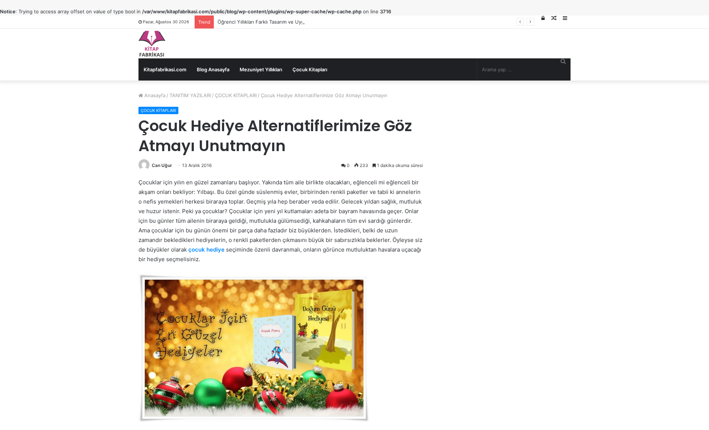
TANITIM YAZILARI (190, 95)
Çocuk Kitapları (309, 69)
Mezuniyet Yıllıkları (261, 69)
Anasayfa (154, 95)
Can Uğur (162, 165)
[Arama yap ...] (563, 61)
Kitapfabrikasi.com (165, 69)
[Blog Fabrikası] (151, 44)
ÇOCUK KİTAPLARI (236, 95)
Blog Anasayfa (213, 69)
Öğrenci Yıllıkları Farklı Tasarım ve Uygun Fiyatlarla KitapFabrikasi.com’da (300, 22)
